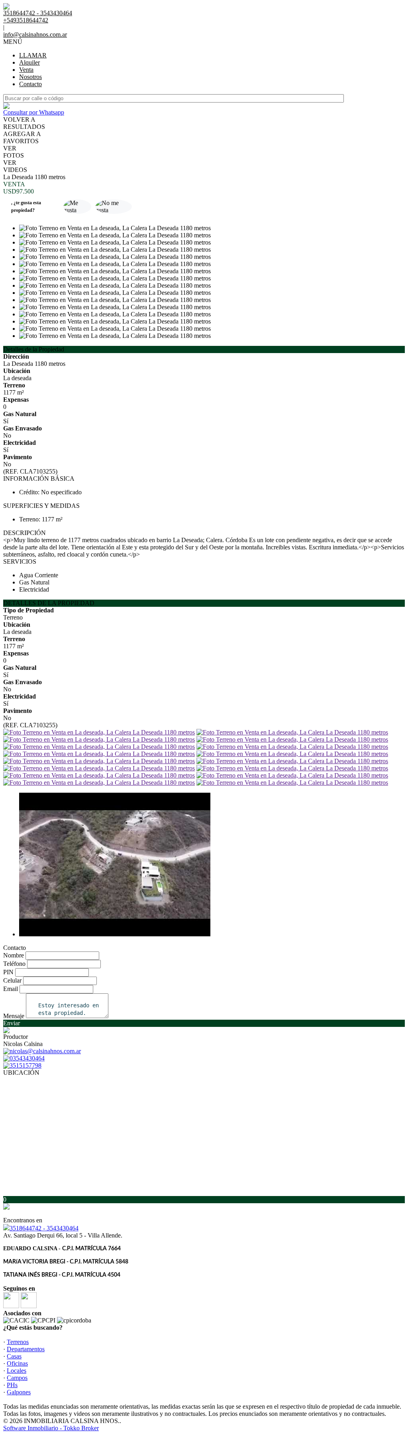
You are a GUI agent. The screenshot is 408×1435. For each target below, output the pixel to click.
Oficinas (17, 1363)
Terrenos (18, 1341)
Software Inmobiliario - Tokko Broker (51, 1428)
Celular (12, 980)
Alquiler (29, 62)
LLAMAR (33, 55)
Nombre (13, 955)
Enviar (11, 1023)
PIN (8, 972)
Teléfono (14, 963)
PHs (12, 1385)
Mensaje (13, 1016)
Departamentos (26, 1349)
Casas (14, 1356)
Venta (26, 69)
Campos (17, 1377)
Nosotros (30, 76)
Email (10, 988)
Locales (16, 1370)
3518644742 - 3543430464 (44, 1228)
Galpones (19, 1392)
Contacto (30, 84)
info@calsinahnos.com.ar (35, 34)
